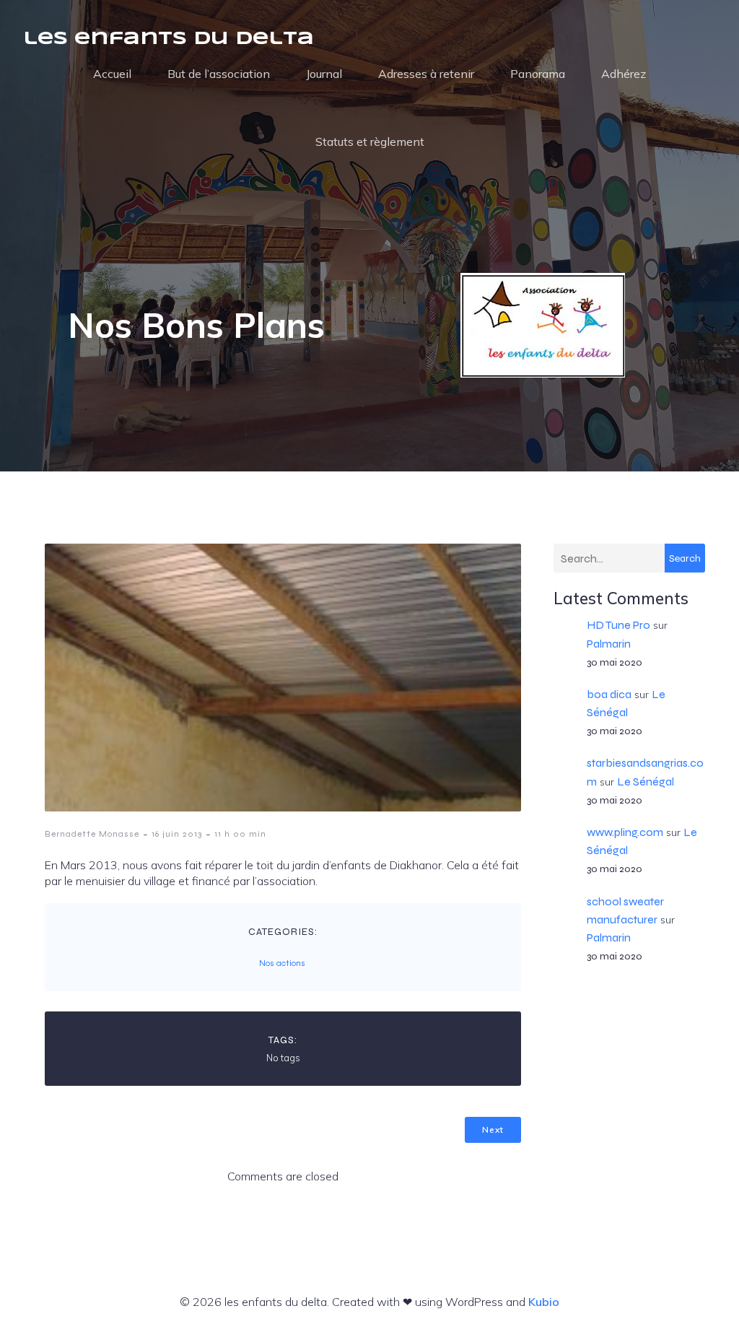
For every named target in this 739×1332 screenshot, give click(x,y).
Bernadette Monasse (92, 834)
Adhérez (623, 73)
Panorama (537, 73)
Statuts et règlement (369, 141)
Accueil (112, 73)
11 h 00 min (240, 834)
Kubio (543, 1301)
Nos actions (282, 963)
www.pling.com (625, 832)
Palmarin (609, 643)
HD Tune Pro (618, 625)
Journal (324, 73)
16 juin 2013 (177, 834)
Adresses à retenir (426, 73)
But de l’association (218, 73)
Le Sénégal (645, 781)
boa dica (609, 694)
